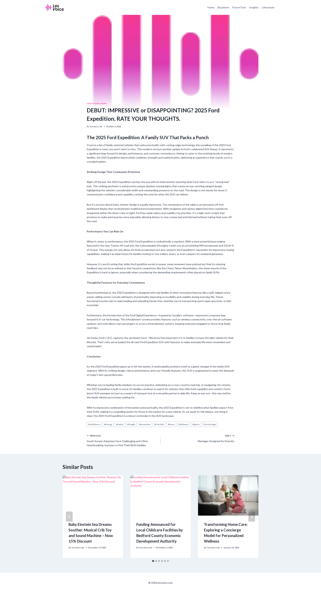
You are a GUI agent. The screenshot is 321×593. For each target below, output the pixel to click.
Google (131, 424)
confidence (94, 424)
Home (210, 7)
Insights (254, 7)
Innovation (144, 424)
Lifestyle (159, 424)
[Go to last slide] (69, 517)
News (104, 103)
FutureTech (239, 7)
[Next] (251, 517)
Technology (210, 424)
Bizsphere (223, 7)
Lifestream (268, 7)
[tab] (153, 561)
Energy (108, 424)
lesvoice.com (96, 126)
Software (184, 424)
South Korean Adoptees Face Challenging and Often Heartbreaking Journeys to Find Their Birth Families (117, 440)
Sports (196, 424)
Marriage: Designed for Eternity (216, 438)
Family (119, 424)
